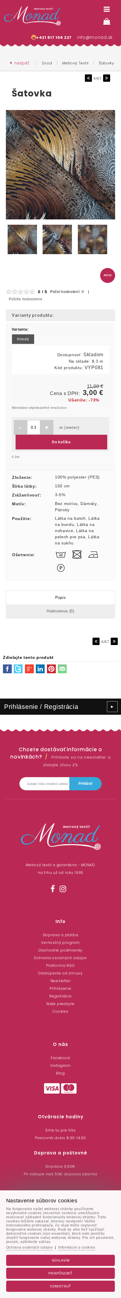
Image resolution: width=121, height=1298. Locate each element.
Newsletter (61, 980)
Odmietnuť (60, 1286)
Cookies (60, 1011)
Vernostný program (60, 942)
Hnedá (23, 339)
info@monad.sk (95, 37)
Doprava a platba (60, 934)
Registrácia (60, 996)
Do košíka (61, 442)
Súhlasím (61, 1260)
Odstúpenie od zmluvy (60, 973)
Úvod (47, 63)
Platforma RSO (60, 965)
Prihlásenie (60, 988)
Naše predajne (60, 1003)
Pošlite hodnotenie (26, 299)
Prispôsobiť (60, 1273)
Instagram (60, 1065)
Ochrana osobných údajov (60, 957)
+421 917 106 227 (54, 37)
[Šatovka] (60, 220)
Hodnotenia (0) (60, 611)
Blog (60, 1073)
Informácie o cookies (76, 1247)
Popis (60, 597)
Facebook (60, 1057)
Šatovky (106, 63)
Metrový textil (75, 63)
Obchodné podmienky (60, 950)
